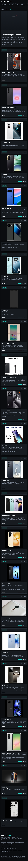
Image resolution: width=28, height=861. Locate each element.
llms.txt (15, 849)
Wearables (23, 4)
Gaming (22, 842)
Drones (17, 4)
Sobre (2, 849)
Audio (16, 842)
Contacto (6, 849)
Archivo (2, 9)
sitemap (20, 849)
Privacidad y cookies (5, 851)
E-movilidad (9, 843)
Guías (11, 849)
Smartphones (10, 4)
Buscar (4, 4)
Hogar (19, 842)
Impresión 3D (4, 843)
